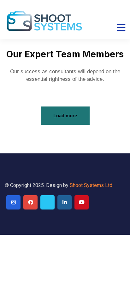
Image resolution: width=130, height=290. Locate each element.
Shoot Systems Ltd (91, 185)
